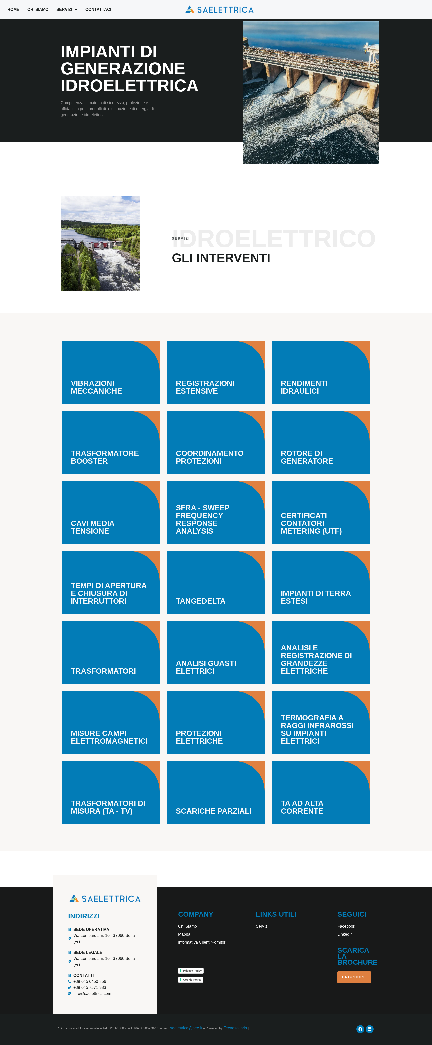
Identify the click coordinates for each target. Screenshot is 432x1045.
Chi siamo (38, 9)
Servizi (64, 9)
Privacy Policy (192, 970)
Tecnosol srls (236, 1028)
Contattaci (98, 9)
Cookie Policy (192, 979)
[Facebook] (360, 1029)
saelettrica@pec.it (186, 1028)
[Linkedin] (370, 1029)
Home (14, 9)
